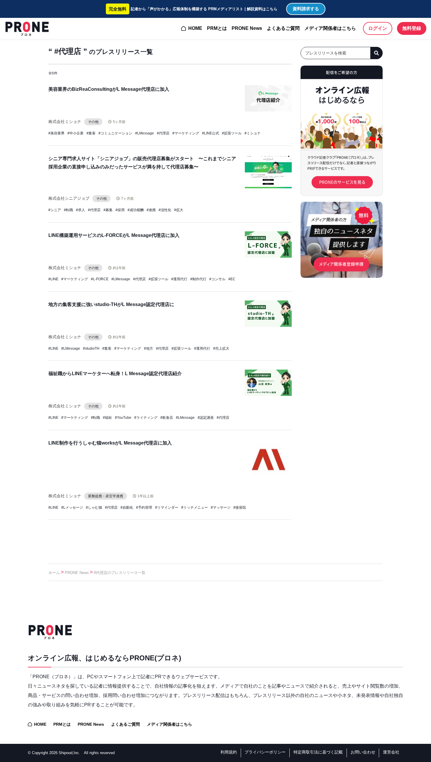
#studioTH (91, 348)
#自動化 (127, 507)
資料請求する (306, 8)
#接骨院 (239, 507)
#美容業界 (56, 133)
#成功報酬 (136, 210)
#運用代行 (179, 279)
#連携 (151, 210)
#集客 (91, 133)
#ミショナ (253, 133)
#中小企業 (75, 133)
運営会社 (391, 752)
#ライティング (145, 418)
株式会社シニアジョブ (68, 198)
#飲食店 (166, 418)
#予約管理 (144, 507)
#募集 (108, 210)
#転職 (68, 210)
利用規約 (228, 752)
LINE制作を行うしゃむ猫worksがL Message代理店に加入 (110, 442)
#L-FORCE (99, 279)
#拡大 (178, 210)
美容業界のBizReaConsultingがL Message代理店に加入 (108, 89)
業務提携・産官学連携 (105, 496)
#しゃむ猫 (94, 507)
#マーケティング (185, 133)
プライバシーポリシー (265, 752)
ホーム (54, 572)
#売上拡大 (221, 348)
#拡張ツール (232, 133)
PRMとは (217, 28)
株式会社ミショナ (64, 121)
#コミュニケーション (115, 133)
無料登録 (411, 28)
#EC (231, 279)
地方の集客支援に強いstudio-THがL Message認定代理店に (111, 304)
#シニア (54, 210)
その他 (93, 122)
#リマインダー (166, 507)
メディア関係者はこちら (330, 28)
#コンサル (217, 279)
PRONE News (247, 28)
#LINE (53, 279)
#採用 (120, 210)
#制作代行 (198, 279)
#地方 (148, 348)
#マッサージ (220, 507)
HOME (195, 28)
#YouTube (123, 418)
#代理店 (163, 133)
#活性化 (165, 210)
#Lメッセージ (72, 507)
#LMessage (144, 133)
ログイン (377, 28)
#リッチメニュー (194, 507)
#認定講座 (206, 418)
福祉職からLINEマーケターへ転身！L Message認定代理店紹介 (115, 373)
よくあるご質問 (283, 28)
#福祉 (107, 418)
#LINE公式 (210, 133)
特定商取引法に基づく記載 (318, 752)
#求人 (80, 210)
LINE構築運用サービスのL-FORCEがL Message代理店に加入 (113, 235)
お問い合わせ (363, 752)
